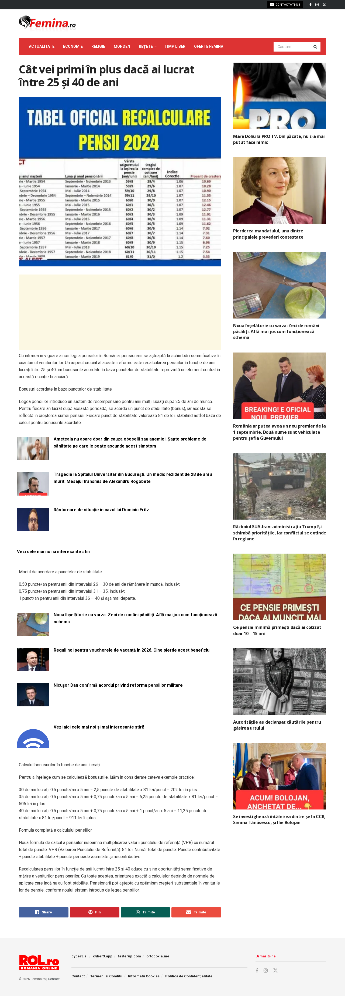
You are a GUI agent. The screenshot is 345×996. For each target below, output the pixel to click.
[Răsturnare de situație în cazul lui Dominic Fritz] (33, 527)
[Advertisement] (120, 312)
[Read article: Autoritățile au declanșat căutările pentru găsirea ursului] (279, 681)
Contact (54, 979)
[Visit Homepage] (47, 23)
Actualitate (41, 46)
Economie (73, 46)
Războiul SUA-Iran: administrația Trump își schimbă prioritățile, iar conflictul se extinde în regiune (279, 533)
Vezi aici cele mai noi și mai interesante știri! (99, 727)
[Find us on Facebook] (310, 4)
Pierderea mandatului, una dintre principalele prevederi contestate (268, 234)
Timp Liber (174, 46)
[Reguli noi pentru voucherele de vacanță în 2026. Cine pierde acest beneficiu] (33, 667)
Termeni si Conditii (106, 976)
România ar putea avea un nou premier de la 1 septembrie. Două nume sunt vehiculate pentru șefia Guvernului (279, 432)
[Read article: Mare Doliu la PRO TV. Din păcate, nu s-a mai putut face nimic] (279, 96)
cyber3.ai (79, 956)
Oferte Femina (208, 46)
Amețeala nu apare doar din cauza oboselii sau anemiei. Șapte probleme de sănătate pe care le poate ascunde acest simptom (130, 442)
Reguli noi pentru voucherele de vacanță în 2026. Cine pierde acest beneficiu (131, 650)
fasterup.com (129, 956)
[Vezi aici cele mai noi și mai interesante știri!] (33, 744)
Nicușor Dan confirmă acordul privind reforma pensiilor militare (118, 685)
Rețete (146, 46)
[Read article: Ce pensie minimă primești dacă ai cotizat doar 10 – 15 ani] (279, 587)
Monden (122, 46)
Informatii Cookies (144, 976)
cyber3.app (102, 956)
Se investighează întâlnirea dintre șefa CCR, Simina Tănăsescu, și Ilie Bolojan (279, 819)
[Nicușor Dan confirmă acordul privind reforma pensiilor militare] (33, 703)
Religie (98, 46)
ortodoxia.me (157, 956)
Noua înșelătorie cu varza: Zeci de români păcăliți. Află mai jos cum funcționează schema (135, 618)
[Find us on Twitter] (324, 4)
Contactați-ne (287, 4)
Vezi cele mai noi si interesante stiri (53, 551)
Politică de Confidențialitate (188, 976)
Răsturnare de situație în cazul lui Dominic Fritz (101, 509)
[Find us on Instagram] (317, 4)
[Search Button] (315, 47)
